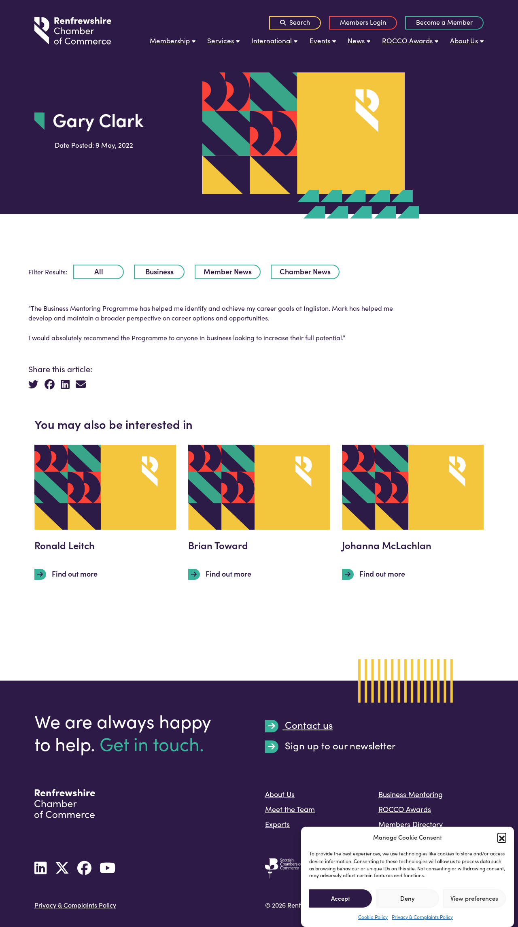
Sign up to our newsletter (338, 746)
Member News (228, 271)
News (356, 40)
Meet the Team (290, 809)
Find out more (74, 574)
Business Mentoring (410, 794)
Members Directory (410, 824)
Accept (340, 898)
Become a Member (444, 22)
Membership (170, 40)
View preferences (474, 898)
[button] (502, 837)
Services (220, 40)
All (98, 271)
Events (320, 40)
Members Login (363, 22)
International (271, 40)
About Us (464, 40)
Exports (277, 824)
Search (299, 22)
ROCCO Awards (407, 40)
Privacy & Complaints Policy (422, 916)
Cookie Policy (373, 916)
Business (159, 271)
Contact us (307, 725)
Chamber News (305, 271)
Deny (407, 898)
